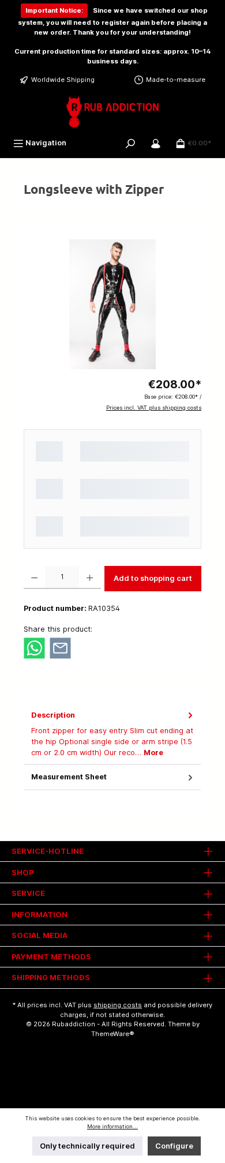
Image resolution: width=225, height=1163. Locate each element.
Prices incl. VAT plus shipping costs (153, 407)
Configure (174, 1146)
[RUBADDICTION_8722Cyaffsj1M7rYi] (112, 304)
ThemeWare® (112, 1034)
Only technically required (87, 1146)
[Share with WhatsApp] (34, 647)
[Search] (130, 142)
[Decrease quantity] (34, 577)
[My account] (155, 142)
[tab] (112, 734)
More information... (112, 1126)
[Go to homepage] (112, 111)
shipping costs (117, 1005)
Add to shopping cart (153, 578)
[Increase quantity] (89, 577)
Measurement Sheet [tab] (69, 776)
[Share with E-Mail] (60, 647)
